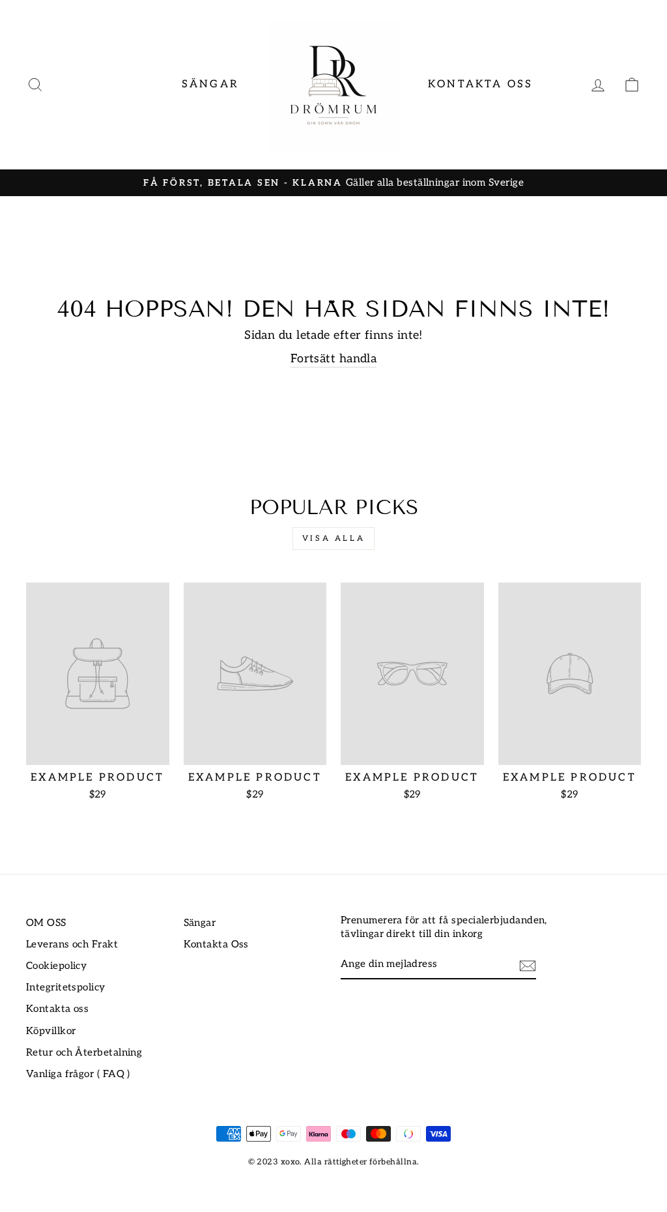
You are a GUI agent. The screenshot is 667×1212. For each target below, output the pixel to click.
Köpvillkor (51, 1031)
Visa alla (333, 538)
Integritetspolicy (66, 987)
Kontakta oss (57, 1009)
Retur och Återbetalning (84, 1052)
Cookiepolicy (56, 966)
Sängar (210, 84)
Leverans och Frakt (72, 944)
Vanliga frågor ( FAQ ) (78, 1074)
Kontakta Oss (480, 84)
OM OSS (46, 923)
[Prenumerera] (527, 965)
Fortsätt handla (334, 359)
